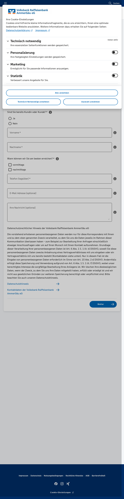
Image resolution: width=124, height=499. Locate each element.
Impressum (41, 30)
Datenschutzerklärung (18, 30)
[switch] (115, 52)
